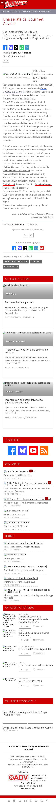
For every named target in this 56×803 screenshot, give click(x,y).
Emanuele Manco (22, 52)
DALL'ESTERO (24, 678)
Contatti (28, 749)
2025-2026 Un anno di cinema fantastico (34, 634)
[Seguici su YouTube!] (33, 451)
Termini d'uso (14, 746)
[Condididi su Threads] (16, 47)
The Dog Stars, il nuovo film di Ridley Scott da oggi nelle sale (28, 596)
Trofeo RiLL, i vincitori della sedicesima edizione (26, 351)
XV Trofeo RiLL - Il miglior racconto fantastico (26, 502)
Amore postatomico (13, 558)
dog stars (45, 11)
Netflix (25, 11)
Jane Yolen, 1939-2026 (30, 681)
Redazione (43, 746)
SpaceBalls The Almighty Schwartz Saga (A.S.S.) (25, 713)
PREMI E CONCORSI (16, 341)
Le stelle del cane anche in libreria (36, 664)
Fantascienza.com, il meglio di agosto (22, 546)
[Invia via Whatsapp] (21, 47)
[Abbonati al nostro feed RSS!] (44, 451)
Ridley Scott (15, 11)
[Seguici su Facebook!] (12, 451)
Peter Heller (34, 11)
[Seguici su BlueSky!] (23, 451)
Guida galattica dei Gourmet (16, 261)
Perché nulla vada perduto (19, 302)
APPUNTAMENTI (14, 392)
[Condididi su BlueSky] (10, 47)
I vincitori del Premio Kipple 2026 (19, 581)
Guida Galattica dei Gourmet (16, 170)
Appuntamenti (17, 224)
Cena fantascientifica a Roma (18, 475)
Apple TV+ (5, 11)
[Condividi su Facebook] (5, 47)
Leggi (26, 626)
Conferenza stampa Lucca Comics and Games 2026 (28, 729)
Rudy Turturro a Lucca (14, 514)
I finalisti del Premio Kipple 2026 (35, 648)
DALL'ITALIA (23, 614)
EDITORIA (11, 294)
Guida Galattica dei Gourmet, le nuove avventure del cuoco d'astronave (27, 489)
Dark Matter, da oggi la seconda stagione (24, 570)
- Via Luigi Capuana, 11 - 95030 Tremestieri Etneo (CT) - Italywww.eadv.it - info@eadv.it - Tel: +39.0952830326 (31, 782)
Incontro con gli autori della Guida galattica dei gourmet (24, 401)
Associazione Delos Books (26, 764)
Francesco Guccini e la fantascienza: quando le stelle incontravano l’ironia (34, 619)
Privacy (25, 746)
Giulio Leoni (9, 184)
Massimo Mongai (43, 184)
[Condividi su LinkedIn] (27, 47)
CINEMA (22, 630)
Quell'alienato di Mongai (15, 526)
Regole (33, 746)
